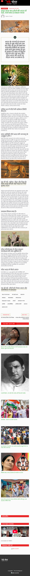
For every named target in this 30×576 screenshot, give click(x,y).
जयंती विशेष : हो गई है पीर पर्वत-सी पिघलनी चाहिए (13, 393)
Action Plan (6, 294)
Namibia (11, 297)
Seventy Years (6, 300)
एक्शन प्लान (22, 300)
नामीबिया (10, 304)
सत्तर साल (5, 307)
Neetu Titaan (9, 16)
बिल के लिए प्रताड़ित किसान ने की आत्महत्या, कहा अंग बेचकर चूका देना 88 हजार (14, 347)
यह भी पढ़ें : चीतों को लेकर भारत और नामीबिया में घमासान (14, 289)
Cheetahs (15, 294)
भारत (26, 304)
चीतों (4, 304)
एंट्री (14, 300)
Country (4, 8)
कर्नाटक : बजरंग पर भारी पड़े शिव (9, 419)
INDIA (4, 297)
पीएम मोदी (18, 304)
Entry (22, 294)
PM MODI (19, 297)
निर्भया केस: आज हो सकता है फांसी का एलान (12, 472)
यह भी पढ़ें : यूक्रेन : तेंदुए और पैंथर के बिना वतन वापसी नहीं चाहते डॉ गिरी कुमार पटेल (14, 184)
